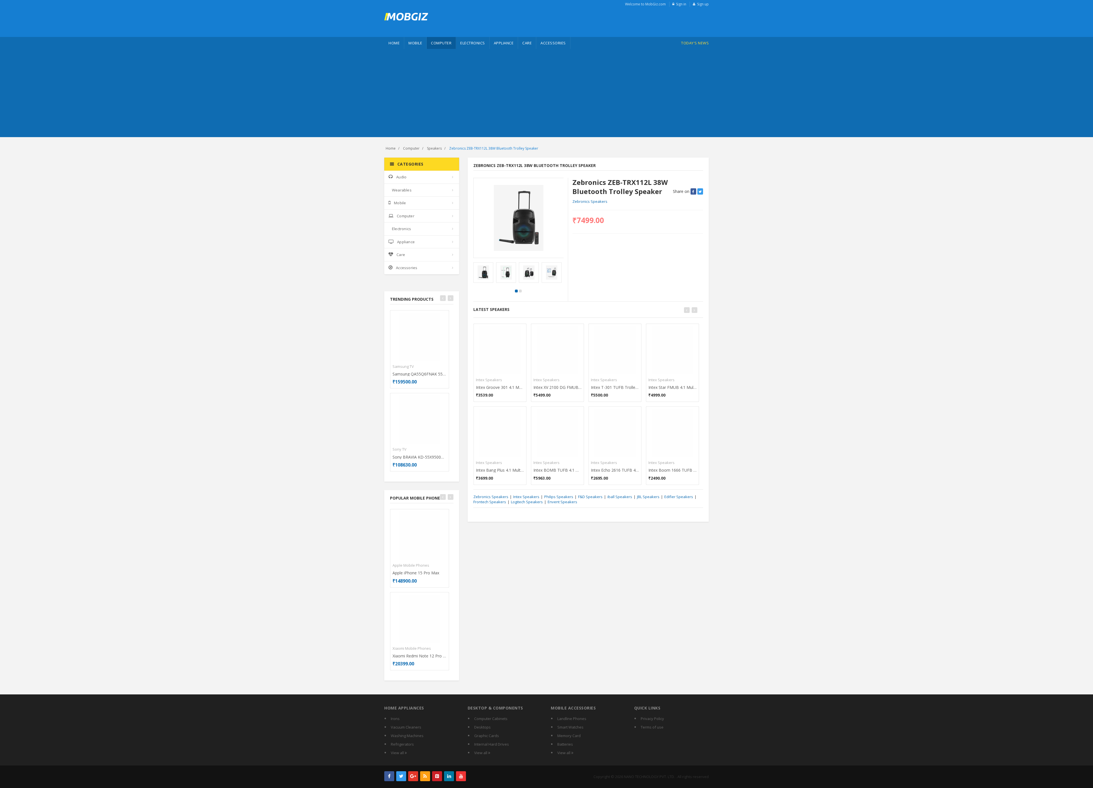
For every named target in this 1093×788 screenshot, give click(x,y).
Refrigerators (402, 744)
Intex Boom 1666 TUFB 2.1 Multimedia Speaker (672, 470)
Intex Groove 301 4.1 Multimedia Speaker (500, 387)
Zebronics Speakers (589, 201)
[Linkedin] (449, 776)
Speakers (434, 148)
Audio (401, 177)
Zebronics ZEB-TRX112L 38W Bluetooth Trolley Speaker (493, 148)
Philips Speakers (558, 496)
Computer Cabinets (491, 718)
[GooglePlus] (413, 776)
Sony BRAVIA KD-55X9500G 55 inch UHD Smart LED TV (420, 457)
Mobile (415, 43)
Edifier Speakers (678, 496)
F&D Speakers (590, 496)
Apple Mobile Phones (411, 565)
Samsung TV (403, 366)
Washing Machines (407, 735)
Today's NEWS (695, 43)
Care (527, 43)
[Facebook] (389, 776)
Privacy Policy (652, 718)
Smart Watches (570, 727)
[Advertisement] (546, 94)
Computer (441, 43)
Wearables (402, 190)
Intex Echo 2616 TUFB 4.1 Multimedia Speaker (615, 470)
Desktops (482, 727)
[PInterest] (437, 776)
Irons (395, 718)
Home (394, 43)
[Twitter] (401, 776)
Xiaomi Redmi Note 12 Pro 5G (420, 656)
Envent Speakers (562, 501)
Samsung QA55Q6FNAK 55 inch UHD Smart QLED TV (420, 374)
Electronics (472, 43)
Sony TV (399, 449)
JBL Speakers (648, 496)
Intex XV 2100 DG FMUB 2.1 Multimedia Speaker (557, 387)
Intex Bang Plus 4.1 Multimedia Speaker (500, 470)
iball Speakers (619, 496)
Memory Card (569, 735)
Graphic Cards (486, 735)
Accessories (553, 43)
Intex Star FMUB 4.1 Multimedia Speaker (672, 387)
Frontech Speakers (489, 501)
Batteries (565, 744)
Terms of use (652, 727)
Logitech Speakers (527, 501)
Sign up (703, 4)
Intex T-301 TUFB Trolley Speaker (615, 387)
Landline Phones (571, 718)
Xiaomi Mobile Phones (412, 648)
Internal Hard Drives (491, 744)
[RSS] (425, 776)
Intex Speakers (489, 379)
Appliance (504, 43)
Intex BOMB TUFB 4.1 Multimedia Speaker (557, 470)
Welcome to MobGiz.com (645, 4)
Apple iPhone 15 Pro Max (416, 573)
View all (398, 752)
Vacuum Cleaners (406, 727)
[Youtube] (461, 776)
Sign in (681, 4)
